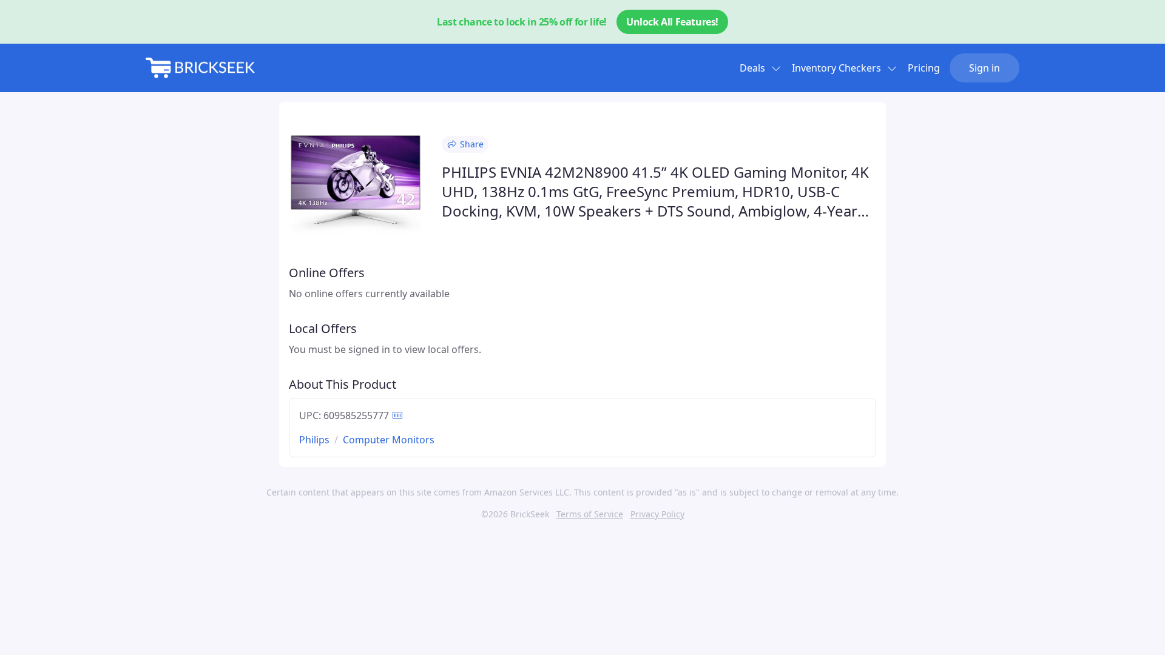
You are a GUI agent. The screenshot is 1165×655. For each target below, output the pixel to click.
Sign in (984, 68)
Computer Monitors (388, 439)
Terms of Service (589, 514)
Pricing (924, 68)
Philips (314, 439)
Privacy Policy (657, 514)
